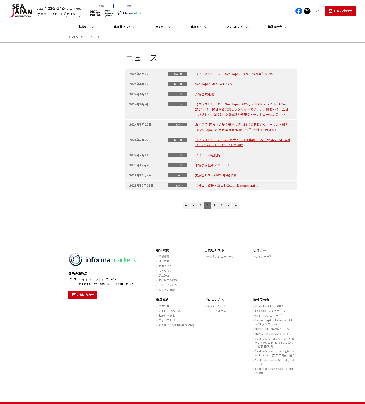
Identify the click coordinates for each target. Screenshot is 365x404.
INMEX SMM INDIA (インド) (272, 334)
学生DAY (163, 275)
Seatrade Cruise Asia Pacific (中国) (274, 371)
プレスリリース (216, 306)
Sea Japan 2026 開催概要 (213, 83)
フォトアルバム (168, 320)
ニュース (178, 73)
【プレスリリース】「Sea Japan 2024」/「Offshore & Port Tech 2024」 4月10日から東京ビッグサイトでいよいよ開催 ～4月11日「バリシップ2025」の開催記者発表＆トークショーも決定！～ (242, 109)
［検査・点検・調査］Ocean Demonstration (227, 185)
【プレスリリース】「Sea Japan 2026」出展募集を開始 (234, 73)
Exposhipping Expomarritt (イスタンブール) (273, 322)
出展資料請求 (166, 315)
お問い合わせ (342, 11)
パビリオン (165, 271)
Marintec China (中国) (270, 306)
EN (315, 11)
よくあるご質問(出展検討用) (176, 325)
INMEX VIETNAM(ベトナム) (272, 329)
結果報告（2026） (170, 311)
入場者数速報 (204, 94)
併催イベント (166, 266)
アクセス (71, 14)
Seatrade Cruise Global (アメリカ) (274, 362)
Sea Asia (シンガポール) (270, 311)
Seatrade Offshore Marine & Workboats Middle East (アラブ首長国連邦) (274, 342)
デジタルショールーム (221, 256)
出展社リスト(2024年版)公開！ (217, 175)
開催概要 (164, 256)
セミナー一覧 (263, 256)
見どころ (164, 261)
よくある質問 (166, 290)
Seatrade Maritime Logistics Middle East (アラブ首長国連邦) (275, 353)
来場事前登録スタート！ (212, 165)
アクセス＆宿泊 (168, 280)
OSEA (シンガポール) (268, 315)
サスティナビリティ (170, 285)
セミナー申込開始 (208, 155)
